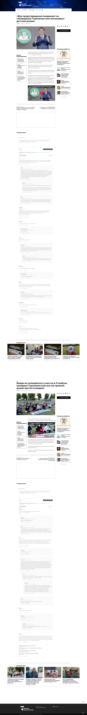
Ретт (25, 246)
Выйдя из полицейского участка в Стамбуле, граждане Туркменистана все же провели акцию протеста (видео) (25, 108)
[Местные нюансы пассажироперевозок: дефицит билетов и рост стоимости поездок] (58, 93)
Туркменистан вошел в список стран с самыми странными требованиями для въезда (14, 357)
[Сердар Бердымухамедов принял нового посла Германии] (58, 87)
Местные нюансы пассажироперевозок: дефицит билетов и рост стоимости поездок (21, 78)
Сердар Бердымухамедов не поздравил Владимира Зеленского (21, 66)
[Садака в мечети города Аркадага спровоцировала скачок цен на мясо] (58, 69)
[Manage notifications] (83, 713)
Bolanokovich (26, 311)
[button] (69, 9)
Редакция (18, 23)
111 (25, 198)
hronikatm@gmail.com (43, 707)
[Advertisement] (36, 119)
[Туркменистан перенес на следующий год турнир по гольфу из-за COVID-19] (71, 349)
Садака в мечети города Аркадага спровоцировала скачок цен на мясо (21, 60)
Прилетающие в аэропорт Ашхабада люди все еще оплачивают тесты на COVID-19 (52, 357)
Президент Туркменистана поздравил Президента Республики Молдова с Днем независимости (63, 63)
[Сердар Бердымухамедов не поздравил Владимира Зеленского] (58, 82)
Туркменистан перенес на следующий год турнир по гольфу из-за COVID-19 (71, 357)
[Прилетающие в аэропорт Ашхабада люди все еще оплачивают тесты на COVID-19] (52, 349)
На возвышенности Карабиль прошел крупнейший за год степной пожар (47, 108)
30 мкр (26, 293)
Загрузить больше (63, 97)
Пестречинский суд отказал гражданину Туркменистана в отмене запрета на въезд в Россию (65, 75)
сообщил (29, 54)
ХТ (17, 63)
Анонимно (26, 230)
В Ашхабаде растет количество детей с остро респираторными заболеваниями (34, 357)
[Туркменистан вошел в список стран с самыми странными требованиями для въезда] (15, 349)
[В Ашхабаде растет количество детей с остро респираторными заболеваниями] (34, 349)
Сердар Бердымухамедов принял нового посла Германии (20, 72)
